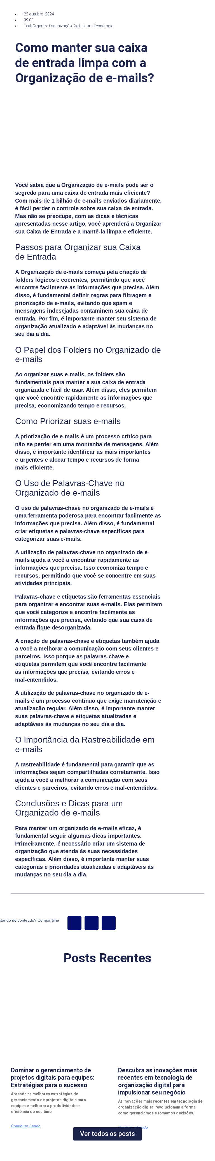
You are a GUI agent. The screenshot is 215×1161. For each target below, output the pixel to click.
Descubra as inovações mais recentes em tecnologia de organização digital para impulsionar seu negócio (157, 1081)
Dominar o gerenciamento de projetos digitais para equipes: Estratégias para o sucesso (52, 1078)
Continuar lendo (26, 1126)
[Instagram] (109, 923)
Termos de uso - (93, 1153)
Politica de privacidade (123, 1153)
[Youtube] (92, 923)
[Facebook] (74, 923)
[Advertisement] (191, 124)
